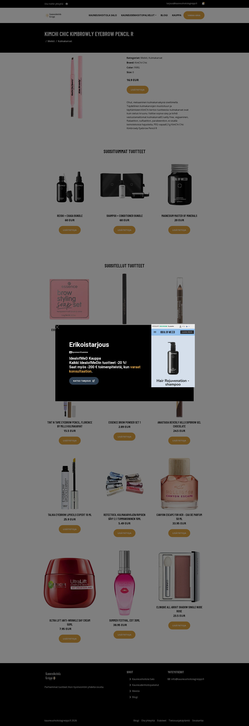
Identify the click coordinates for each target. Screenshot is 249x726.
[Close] (57, 327)
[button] (84, 381)
